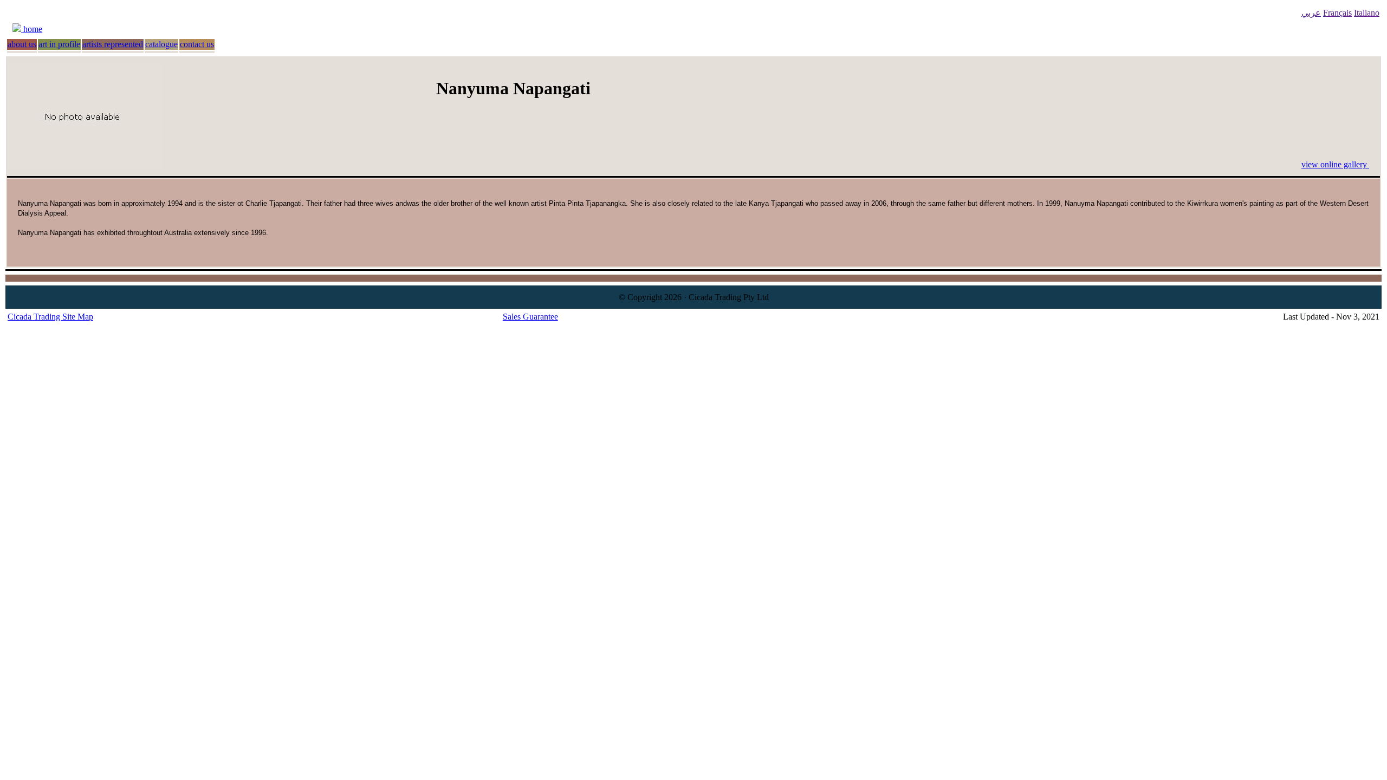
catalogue (161, 44)
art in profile (59, 44)
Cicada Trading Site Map (50, 316)
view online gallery (1335, 164)
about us (22, 44)
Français (1337, 12)
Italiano (1366, 12)
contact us (197, 44)
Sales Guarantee (530, 316)
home (31, 29)
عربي (1311, 12)
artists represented (112, 44)
